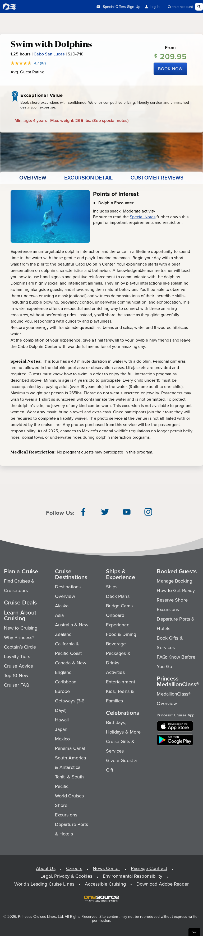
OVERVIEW (32, 177)
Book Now (170, 69)
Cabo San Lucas (49, 54)
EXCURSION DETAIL (88, 177)
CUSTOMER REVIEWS (157, 177)
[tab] (32, 177)
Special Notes (142, 217)
